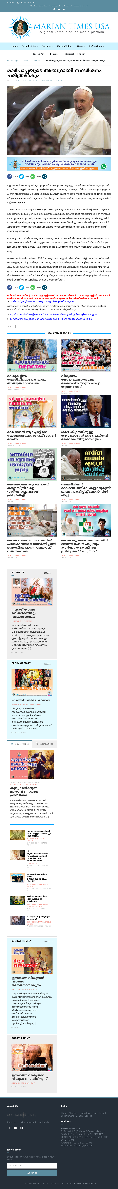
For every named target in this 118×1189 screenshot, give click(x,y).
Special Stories (20, 388)
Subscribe (32, 1173)
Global (37, 61)
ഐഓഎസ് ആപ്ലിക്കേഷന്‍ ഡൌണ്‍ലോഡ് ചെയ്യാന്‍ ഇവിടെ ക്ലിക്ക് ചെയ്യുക (51, 319)
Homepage (12, 61)
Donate (77, 6)
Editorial (85, 6)
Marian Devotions (17, 785)
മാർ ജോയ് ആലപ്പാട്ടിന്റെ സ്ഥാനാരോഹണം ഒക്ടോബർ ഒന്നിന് (31, 435)
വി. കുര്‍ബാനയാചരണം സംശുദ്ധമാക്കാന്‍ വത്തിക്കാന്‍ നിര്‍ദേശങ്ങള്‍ (38, 856)
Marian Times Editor (52, 81)
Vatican (35, 864)
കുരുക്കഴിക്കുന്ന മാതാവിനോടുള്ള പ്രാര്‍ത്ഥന (24, 791)
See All (47, 573)
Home (15, 46)
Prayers (54, 54)
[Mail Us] (64, 10)
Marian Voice (64, 46)
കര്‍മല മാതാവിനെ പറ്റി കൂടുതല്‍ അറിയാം (37, 899)
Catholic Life (29, 46)
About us (33, 6)
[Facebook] (54, 10)
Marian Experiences (20, 705)
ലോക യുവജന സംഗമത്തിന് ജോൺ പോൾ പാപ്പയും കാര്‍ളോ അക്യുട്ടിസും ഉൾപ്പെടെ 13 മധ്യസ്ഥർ (84, 546)
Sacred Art (39, 54)
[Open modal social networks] (44, 176)
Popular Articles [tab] (21, 744)
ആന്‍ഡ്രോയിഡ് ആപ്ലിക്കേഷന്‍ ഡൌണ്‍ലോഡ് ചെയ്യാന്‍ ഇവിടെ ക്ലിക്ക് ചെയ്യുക (53, 314)
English (81, 54)
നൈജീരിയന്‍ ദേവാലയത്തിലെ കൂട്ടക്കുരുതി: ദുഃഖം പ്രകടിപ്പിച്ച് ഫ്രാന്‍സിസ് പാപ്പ (86, 490)
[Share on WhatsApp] (35, 176)
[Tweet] (24, 176)
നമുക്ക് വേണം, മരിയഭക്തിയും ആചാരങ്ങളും (24, 613)
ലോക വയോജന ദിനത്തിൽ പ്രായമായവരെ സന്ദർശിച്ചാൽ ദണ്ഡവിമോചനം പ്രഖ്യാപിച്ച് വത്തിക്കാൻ (31, 546)
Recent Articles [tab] (46, 744)
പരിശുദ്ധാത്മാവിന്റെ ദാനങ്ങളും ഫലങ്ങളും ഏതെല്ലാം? (39, 833)
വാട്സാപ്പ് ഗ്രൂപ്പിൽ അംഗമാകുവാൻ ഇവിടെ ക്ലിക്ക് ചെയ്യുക (42, 301)
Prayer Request (54, 6)
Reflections (95, 46)
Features (47, 46)
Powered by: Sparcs (85, 1184)
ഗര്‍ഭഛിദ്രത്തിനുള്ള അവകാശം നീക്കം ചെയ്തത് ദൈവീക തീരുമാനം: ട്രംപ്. (84, 435)
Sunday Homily (31, 990)
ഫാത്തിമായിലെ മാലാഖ (31, 700)
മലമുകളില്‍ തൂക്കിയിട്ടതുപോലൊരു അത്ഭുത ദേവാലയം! (26, 379)
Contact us (43, 6)
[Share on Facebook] (12, 176)
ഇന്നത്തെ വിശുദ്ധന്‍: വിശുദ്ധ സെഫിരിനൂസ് (29, 1077)
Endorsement (67, 6)
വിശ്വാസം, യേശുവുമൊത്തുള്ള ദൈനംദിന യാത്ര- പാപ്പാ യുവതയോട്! (80, 381)
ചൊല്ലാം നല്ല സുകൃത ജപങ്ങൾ (38, 918)
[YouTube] (59, 10)
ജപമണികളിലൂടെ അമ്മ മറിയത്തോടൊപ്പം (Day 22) (37, 878)
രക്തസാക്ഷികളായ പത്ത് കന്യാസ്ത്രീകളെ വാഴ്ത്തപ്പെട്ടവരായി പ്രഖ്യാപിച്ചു (28, 490)
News (80, 46)
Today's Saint (30, 1083)
